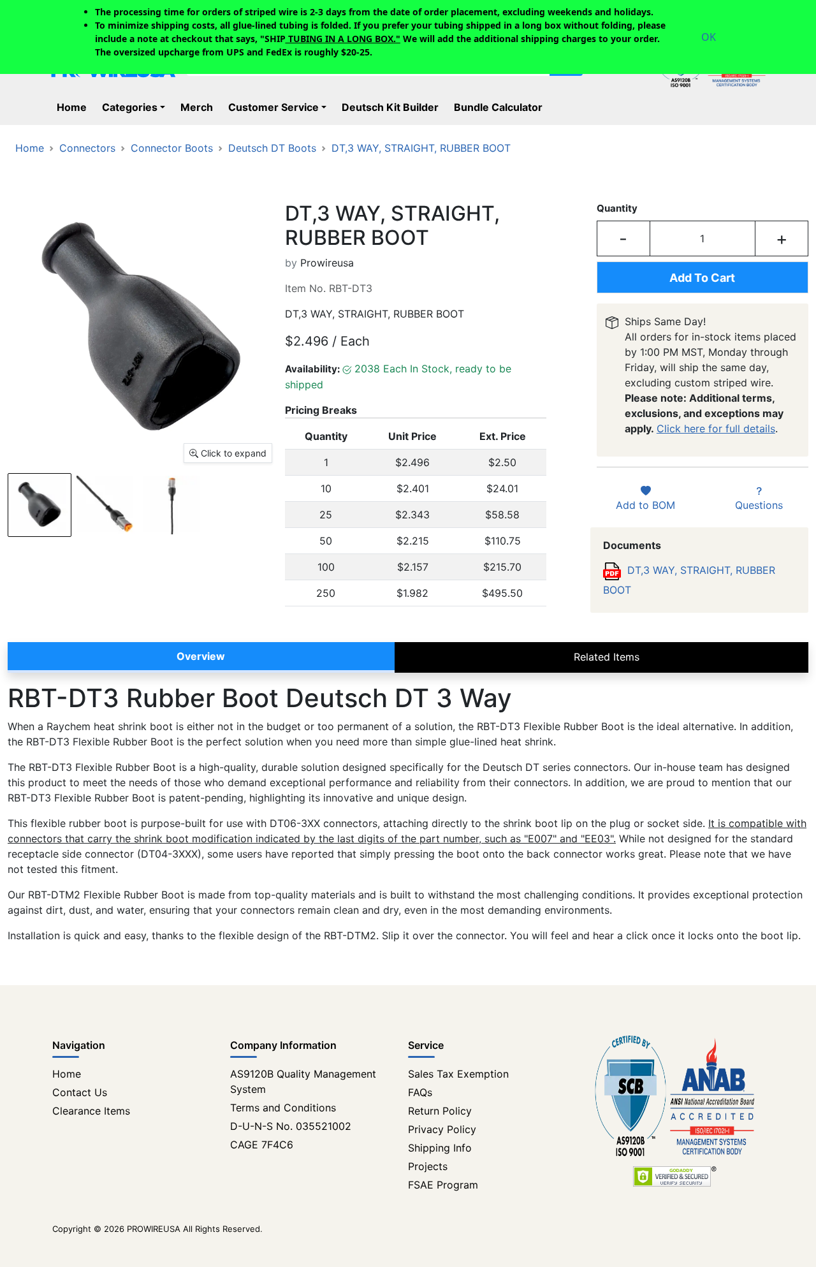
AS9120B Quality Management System (303, 1081)
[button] (136, 107)
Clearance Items (91, 1110)
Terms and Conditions (283, 1107)
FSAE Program (443, 1184)
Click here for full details (716, 428)
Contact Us (79, 1092)
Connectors (87, 148)
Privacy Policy (442, 1129)
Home (29, 148)
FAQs (420, 1092)
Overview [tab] (201, 656)
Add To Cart (702, 277)
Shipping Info (440, 1147)
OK (708, 37)
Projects (428, 1166)
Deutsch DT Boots (272, 148)
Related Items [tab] (606, 656)
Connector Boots (172, 148)
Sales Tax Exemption (458, 1073)
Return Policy (440, 1110)
